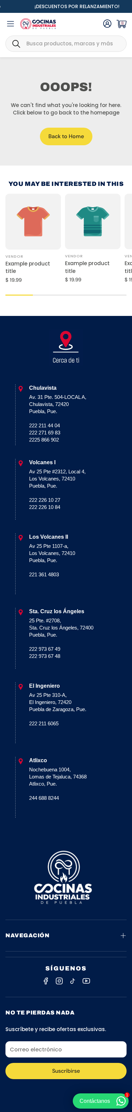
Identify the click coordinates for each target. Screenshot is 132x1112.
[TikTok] (72, 981)
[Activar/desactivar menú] (10, 24)
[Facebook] (45, 981)
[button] (66, 43)
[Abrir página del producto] (33, 221)
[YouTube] (86, 981)
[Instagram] (59, 981)
